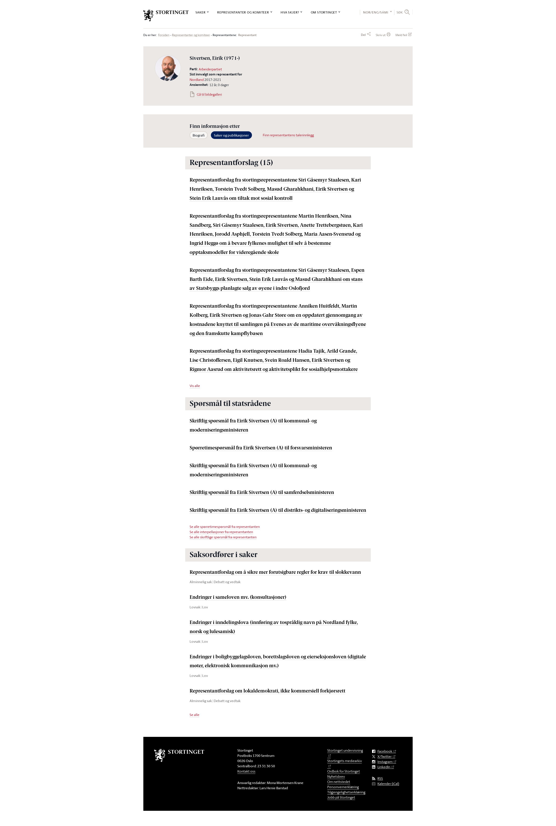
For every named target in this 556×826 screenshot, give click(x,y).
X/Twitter (384, 756)
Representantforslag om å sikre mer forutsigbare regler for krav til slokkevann (275, 572)
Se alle (194, 714)
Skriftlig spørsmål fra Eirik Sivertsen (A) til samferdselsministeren (262, 492)
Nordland (197, 79)
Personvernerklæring (343, 786)
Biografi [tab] (199, 135)
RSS (380, 778)
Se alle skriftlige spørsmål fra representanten (223, 537)
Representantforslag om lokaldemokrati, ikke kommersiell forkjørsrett (267, 691)
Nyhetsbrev (336, 776)
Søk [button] (400, 12)
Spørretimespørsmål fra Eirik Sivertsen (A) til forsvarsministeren (261, 448)
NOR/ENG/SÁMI (375, 12)
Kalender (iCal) (388, 784)
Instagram (384, 762)
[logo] (166, 16)
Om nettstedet (338, 781)
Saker (200, 12)
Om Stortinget (324, 12)
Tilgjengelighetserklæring (346, 792)
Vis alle (195, 386)
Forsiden (163, 35)
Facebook (384, 751)
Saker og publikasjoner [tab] (231, 135)
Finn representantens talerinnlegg (288, 135)
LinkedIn (383, 767)
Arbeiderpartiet (210, 69)
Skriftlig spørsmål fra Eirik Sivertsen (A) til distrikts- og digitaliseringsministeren (278, 510)
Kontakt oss (246, 771)
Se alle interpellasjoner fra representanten (221, 531)
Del (363, 35)
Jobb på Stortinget (341, 797)
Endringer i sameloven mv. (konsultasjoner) (238, 597)
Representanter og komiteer (243, 12)
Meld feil (401, 35)
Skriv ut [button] (381, 35)
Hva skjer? (290, 12)
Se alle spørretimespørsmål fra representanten (225, 526)
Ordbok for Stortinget (343, 771)
